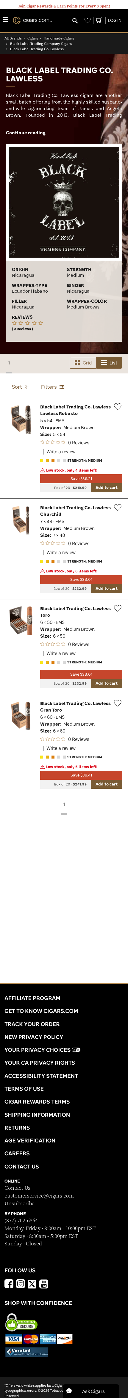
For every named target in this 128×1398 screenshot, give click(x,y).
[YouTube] (43, 1284)
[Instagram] (20, 1284)
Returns (17, 1127)
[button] (91, 1391)
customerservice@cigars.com (39, 1195)
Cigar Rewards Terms (37, 1101)
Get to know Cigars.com (41, 1010)
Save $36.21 (81, 478)
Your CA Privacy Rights (39, 1062)
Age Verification (29, 1140)
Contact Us (17, 1188)
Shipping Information (37, 1114)
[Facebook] (8, 1284)
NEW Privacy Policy (33, 1036)
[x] (32, 1283)
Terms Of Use (24, 1088)
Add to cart (107, 487)
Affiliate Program (32, 998)
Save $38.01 (81, 579)
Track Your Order (32, 1024)
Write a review (61, 452)
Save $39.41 (81, 775)
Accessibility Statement (41, 1075)
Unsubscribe (19, 1203)
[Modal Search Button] (75, 21)
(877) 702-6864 (21, 1220)
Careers (17, 1153)
